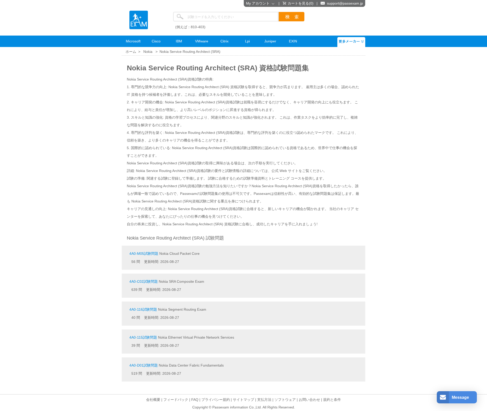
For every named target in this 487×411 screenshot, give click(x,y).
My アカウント (259, 3)
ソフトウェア (285, 400)
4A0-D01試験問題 (143, 365)
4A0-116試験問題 (143, 309)
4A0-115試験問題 (143, 337)
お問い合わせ (309, 400)
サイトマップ (243, 400)
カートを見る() (301, 3)
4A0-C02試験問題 (143, 281)
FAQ (194, 400)
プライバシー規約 (215, 400)
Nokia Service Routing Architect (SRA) (190, 52)
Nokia (147, 52)
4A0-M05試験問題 (143, 253)
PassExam (138, 20)
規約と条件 (332, 400)
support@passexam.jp (345, 3)
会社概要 (153, 400)
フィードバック (175, 400)
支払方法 (264, 400)
